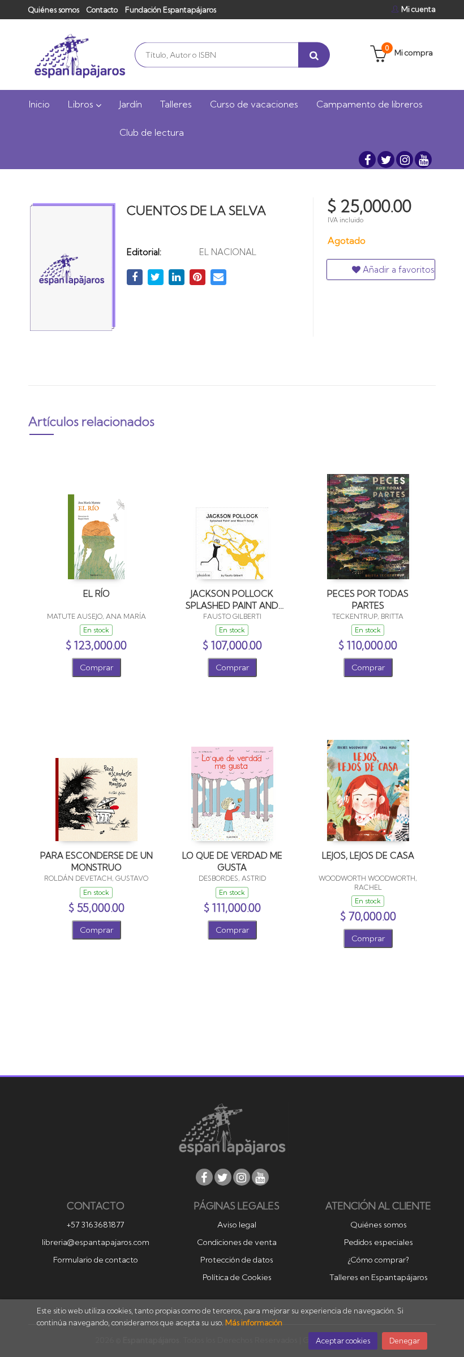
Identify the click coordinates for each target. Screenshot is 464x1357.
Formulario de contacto (95, 1260)
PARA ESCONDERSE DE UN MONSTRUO (96, 861)
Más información (253, 1322)
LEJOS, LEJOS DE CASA (368, 855)
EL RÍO (96, 593)
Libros (82, 104)
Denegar (404, 1340)
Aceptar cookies (343, 1340)
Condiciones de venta (237, 1242)
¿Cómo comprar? (378, 1260)
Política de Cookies (237, 1277)
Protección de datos (236, 1260)
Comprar (96, 667)
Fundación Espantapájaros (170, 9)
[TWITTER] (385, 159)
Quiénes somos (53, 9)
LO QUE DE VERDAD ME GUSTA (232, 861)
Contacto (102, 9)
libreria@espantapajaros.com (95, 1242)
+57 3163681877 (95, 1225)
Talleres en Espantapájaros (378, 1277)
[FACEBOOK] (367, 159)
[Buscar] (314, 54)
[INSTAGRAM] (404, 159)
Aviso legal (236, 1225)
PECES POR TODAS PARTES (368, 599)
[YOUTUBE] (423, 159)
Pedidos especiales (378, 1242)
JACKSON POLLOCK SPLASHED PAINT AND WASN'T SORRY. (232, 599)
